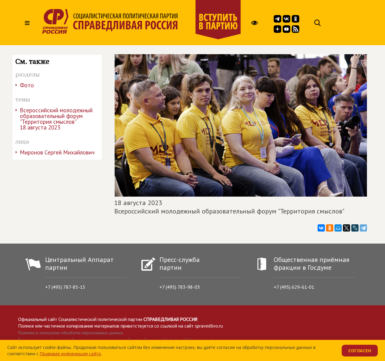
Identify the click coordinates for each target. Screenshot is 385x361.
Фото (27, 85)
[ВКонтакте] (321, 228)
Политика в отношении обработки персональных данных (70, 332)
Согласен (359, 350)
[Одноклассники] (329, 228)
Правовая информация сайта (70, 353)
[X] (346, 228)
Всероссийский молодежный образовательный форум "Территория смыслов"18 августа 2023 (56, 119)
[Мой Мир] (338, 228)
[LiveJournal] (355, 228)
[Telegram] (363, 228)
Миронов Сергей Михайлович (57, 152)
